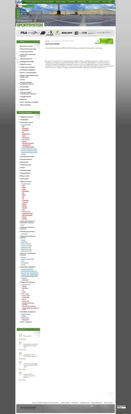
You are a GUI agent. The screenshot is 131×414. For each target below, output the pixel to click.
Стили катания (25, 139)
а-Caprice (25, 202)
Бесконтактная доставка (28, 49)
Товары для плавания (27, 67)
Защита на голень (26, 249)
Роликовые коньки (26, 51)
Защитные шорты (26, 251)
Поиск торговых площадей (29, 102)
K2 (23, 132)
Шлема (23, 240)
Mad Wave (25, 288)
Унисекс (23, 154)
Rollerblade (25, 130)
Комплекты (24, 242)
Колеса (23, 257)
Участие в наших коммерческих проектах (28, 93)
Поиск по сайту (108, 402)
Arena (24, 292)
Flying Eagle (25, 137)
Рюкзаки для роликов (27, 231)
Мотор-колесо (24, 176)
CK (23, 196)
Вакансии (23, 99)
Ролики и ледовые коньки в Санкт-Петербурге (45, 402)
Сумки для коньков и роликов (27, 228)
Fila (23, 126)
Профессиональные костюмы (28, 303)
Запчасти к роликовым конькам (28, 254)
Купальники (25, 297)
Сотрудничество (25, 96)
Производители (25, 124)
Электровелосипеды (27, 61)
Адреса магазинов (96, 402)
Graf (23, 185)
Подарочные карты (26, 117)
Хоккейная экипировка (28, 312)
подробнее (23, 339)
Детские (24, 219)
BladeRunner (26, 134)
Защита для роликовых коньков (28, 55)
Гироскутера (24, 178)
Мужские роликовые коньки (29, 150)
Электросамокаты (26, 59)
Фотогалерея (24, 87)
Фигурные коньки (27, 215)
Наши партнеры (25, 105)
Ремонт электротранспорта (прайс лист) (29, 76)
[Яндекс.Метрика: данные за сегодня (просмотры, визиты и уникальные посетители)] (120, 410)
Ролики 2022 (27, 336)
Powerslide (25, 128)
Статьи (22, 79)
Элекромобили (25, 173)
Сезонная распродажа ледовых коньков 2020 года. (30, 365)
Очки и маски (26, 295)
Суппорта (24, 278)
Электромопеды (25, 170)
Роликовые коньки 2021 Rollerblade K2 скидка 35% (31, 345)
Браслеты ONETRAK (27, 269)
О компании (74, 402)
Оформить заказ (105, 42)
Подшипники (25, 262)
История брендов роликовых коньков (27, 83)
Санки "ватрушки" (26, 322)
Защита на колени (26, 245)
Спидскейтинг (26, 145)
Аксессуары (25, 301)
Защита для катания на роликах (28, 236)
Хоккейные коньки (27, 213)
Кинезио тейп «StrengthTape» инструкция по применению (29, 275)
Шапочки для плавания (29, 306)
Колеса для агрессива (27, 259)
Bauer (24, 187)
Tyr (23, 290)
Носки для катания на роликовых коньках (27, 221)
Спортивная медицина (27, 70)
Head (23, 135)
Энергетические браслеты (29, 271)
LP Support (25, 280)
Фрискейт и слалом (27, 143)
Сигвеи (22, 167)
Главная (47, 41)
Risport (24, 204)
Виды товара (25, 293)
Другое (23, 264)
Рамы (23, 261)
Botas (23, 195)
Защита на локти (26, 247)
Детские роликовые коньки (29, 148)
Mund (22, 225)
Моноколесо (24, 162)
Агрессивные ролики (28, 147)
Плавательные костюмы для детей (30, 308)
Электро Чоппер (25, 165)
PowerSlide (25, 200)
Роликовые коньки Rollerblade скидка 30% (31, 355)
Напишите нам (84, 402)
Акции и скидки (65, 402)
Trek (23, 209)
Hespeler (24, 207)
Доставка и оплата (26, 46)
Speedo (24, 286)
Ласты (24, 299)
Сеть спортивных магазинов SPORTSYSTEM (58, 48)
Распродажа (24, 119)
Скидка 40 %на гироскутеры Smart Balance (29, 376)
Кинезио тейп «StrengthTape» (29, 273)
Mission (24, 206)
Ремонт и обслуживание (28, 72)
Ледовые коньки (25, 64)
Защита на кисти (26, 243)
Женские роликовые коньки (29, 152)
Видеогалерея (24, 89)
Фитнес (24, 141)
